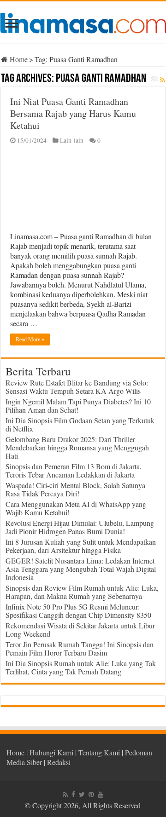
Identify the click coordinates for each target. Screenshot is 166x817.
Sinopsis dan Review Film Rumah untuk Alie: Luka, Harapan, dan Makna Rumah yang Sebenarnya (82, 592)
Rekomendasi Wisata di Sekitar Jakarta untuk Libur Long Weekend (80, 630)
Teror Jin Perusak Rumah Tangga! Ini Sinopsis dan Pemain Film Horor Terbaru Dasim (80, 648)
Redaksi (59, 762)
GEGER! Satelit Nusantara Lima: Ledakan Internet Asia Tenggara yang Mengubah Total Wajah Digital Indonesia (81, 569)
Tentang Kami (99, 752)
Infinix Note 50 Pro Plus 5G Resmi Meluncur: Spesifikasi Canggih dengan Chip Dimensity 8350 (78, 611)
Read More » (30, 339)
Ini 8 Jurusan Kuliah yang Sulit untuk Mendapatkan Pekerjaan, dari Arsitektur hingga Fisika (81, 546)
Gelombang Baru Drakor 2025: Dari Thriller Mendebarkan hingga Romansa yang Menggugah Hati (77, 447)
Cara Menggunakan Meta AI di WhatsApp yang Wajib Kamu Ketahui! (76, 508)
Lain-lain (71, 140)
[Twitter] (82, 794)
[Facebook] (73, 794)
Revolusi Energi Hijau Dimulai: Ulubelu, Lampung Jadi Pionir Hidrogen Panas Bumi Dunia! (80, 527)
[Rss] (65, 794)
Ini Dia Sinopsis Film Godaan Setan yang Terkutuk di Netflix (80, 424)
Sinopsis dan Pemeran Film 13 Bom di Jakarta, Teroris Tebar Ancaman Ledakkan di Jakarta (74, 470)
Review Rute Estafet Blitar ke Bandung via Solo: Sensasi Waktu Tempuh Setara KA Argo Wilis (77, 387)
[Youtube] (100, 794)
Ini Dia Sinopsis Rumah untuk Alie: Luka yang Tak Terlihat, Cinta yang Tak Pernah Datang (81, 667)
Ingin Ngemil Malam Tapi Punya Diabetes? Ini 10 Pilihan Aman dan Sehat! (78, 405)
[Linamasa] (83, 22)
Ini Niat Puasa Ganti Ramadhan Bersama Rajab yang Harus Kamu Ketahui (73, 113)
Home (18, 59)
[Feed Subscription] (162, 79)
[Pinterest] (91, 794)
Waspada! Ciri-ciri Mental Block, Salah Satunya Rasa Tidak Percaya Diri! (75, 489)
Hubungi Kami (51, 752)
